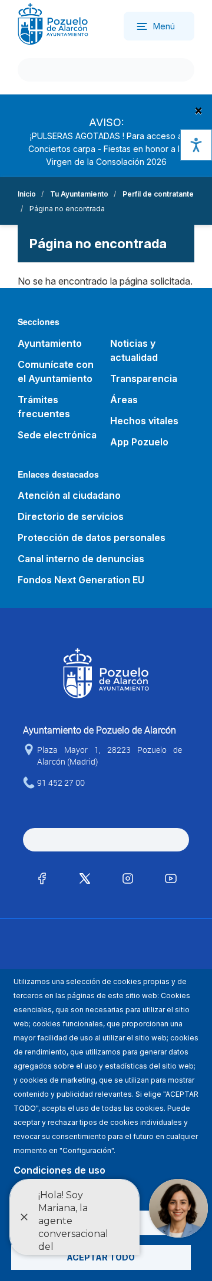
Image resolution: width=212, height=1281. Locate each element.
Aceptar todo (101, 1257)
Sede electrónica (57, 435)
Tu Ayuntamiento (79, 194)
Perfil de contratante (158, 194)
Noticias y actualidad (134, 350)
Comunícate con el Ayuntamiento (56, 371)
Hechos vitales (144, 421)
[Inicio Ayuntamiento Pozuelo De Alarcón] (53, 23)
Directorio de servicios (71, 516)
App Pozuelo (139, 442)
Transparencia (143, 378)
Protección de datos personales (91, 537)
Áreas (124, 399)
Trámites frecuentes (44, 407)
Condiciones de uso (59, 1170)
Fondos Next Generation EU (81, 580)
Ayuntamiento (50, 343)
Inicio (27, 194)
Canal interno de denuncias (81, 559)
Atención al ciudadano (69, 495)
